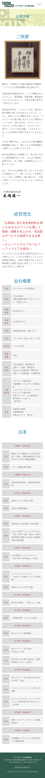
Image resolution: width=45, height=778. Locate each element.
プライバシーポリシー (22, 767)
